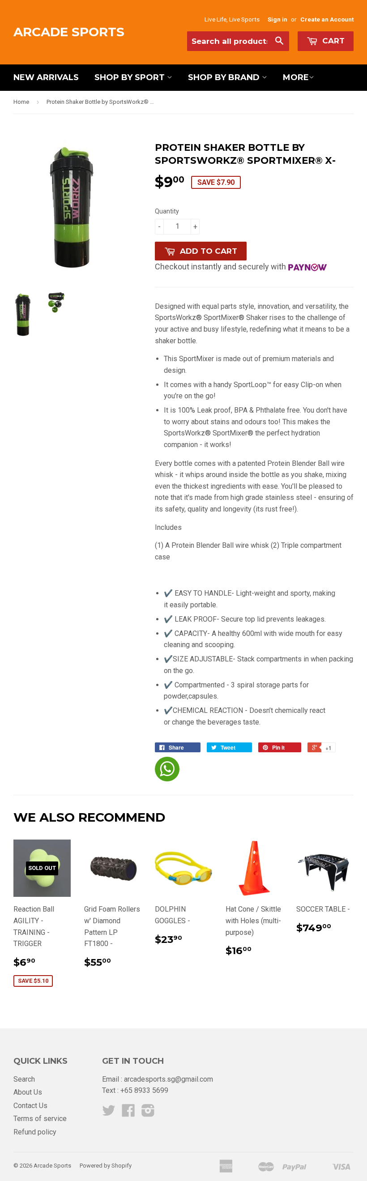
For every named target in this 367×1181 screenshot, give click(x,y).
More (296, 77)
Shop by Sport (130, 77)
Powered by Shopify (106, 1165)
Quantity (167, 211)
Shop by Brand (225, 77)
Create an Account (327, 19)
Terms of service (40, 1118)
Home (21, 101)
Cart (332, 40)
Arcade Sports (68, 31)
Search (24, 1079)
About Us (27, 1092)
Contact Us (30, 1105)
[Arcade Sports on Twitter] (108, 1113)
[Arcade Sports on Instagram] (148, 1113)
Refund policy (34, 1132)
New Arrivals (46, 77)
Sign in (277, 19)
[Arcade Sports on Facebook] (128, 1113)
